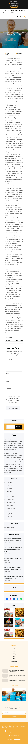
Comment (9, 359)
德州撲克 (7, 105)
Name (8, 373)
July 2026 (9, 482)
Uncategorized (9, 337)
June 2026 (9, 485)
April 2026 (9, 491)
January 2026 (10, 499)
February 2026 (10, 496)
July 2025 (9, 514)
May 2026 (9, 488)
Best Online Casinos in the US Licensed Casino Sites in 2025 (16, 671)
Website (8, 388)
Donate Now (21, 16)
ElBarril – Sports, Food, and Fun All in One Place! (13, 11)
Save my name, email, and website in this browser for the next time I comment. (14, 399)
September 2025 (11, 508)
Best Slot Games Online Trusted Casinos (17, 680)
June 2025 (9, 516)
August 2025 (10, 511)
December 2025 (11, 502)
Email (8, 381)
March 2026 (10, 494)
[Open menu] (4, 16)
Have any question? (14, 1)
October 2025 (10, 505)
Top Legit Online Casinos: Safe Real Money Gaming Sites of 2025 (13, 549)
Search (18, 426)
